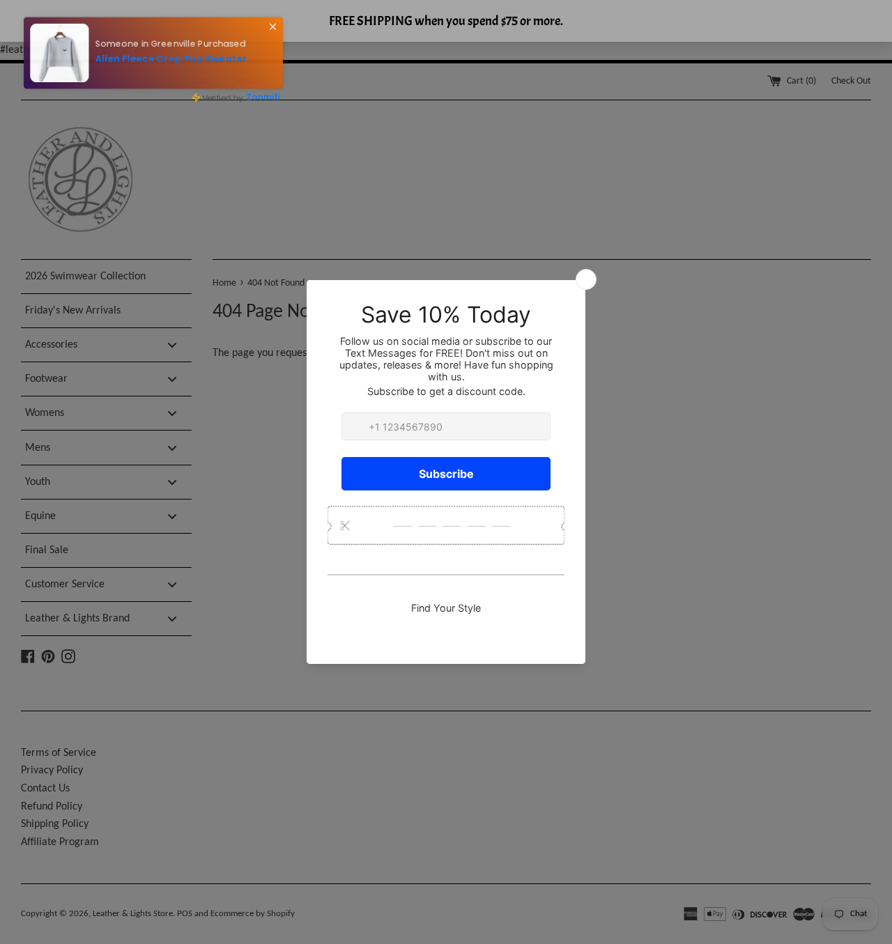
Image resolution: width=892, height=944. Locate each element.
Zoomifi (267, 98)
